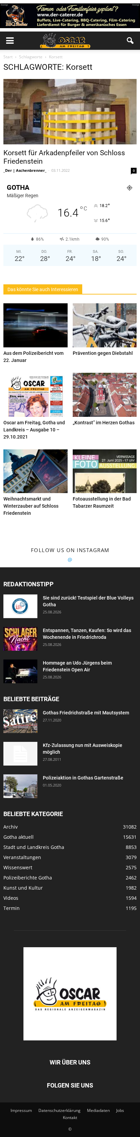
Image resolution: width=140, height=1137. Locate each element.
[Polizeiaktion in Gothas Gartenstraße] (20, 786)
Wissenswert (17, 867)
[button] (130, 41)
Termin (11, 908)
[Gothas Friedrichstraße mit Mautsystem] (20, 721)
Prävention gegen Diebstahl (103, 353)
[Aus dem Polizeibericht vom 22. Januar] (35, 325)
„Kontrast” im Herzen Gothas (104, 422)
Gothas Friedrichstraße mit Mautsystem (86, 712)
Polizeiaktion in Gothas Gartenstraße (83, 777)
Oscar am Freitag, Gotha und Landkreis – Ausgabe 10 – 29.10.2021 (34, 430)
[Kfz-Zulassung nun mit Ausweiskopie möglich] (20, 754)
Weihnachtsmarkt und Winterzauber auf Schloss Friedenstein (30, 506)
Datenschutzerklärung (59, 1110)
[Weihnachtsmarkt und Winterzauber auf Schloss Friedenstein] (35, 471)
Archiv (10, 827)
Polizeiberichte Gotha (27, 877)
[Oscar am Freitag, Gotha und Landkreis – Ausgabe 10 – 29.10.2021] (35, 395)
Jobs (120, 1110)
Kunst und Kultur (23, 888)
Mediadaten (98, 1110)
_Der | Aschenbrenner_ (25, 170)
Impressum (21, 1110)
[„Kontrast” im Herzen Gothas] (105, 395)
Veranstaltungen (22, 857)
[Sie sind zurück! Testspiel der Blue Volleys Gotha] (20, 606)
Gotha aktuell (18, 837)
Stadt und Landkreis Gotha (33, 847)
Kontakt (70, 1117)
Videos (10, 898)
